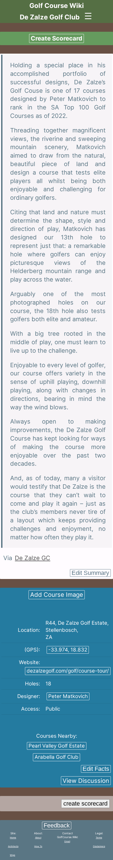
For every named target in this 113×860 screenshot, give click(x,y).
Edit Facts (96, 768)
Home (13, 837)
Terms (99, 837)
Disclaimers (99, 846)
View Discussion (86, 780)
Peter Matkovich (68, 696)
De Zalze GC (32, 557)
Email (67, 841)
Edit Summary (90, 572)
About (38, 837)
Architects (13, 846)
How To (38, 846)
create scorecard (85, 803)
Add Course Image (56, 594)
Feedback (57, 825)
